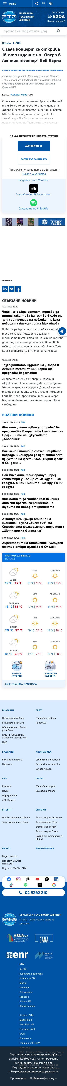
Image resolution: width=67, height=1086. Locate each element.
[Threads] (28, 879)
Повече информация (43, 1078)
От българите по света (16, 817)
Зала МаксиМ (26, 1024)
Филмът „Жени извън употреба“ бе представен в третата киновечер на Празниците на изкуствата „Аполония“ (32, 433)
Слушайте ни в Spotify (33, 208)
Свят (39, 710)
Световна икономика (48, 759)
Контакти (25, 1038)
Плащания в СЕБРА (29, 1043)
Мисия (22, 983)
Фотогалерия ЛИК (46, 826)
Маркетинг (25, 1020)
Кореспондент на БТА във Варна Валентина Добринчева (32, 70)
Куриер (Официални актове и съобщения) (14, 736)
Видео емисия (10, 856)
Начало (6, 43)
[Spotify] (26, 885)
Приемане (16, 1078)
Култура (7, 786)
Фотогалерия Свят (47, 822)
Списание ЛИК (27, 1029)
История (24, 987)
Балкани (8, 752)
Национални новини (13, 718)
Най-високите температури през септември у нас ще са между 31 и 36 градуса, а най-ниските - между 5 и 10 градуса (32, 481)
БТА (21, 963)
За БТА (22, 969)
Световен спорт (45, 786)
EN (43, 3)
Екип (22, 1033)
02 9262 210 (36, 892)
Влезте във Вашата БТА (34, 159)
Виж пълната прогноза (21, 684)
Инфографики (45, 848)
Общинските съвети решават (14, 729)
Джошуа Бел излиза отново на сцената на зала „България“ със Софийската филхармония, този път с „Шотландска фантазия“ (33, 525)
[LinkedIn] (57, 879)
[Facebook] (10, 879)
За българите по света (15, 822)
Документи (26, 992)
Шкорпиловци (27, 1006)
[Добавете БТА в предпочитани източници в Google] (55, 885)
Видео (6, 848)
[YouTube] (38, 879)
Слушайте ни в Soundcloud (33, 194)
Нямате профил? (56, 21)
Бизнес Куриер (44, 769)
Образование (9, 795)
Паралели (41, 722)
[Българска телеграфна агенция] (9, 919)
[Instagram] (19, 879)
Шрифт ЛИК (26, 1015)
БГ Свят (7, 809)
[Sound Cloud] (40, 885)
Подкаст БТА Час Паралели (11, 862)
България (8, 710)
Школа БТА (25, 1001)
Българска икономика (48, 764)
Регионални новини (13, 722)
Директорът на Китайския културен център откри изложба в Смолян (32, 545)
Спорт (40, 778)
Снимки (41, 809)
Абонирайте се (34, 145)
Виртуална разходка (31, 973)
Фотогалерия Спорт (47, 831)
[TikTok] (12, 885)
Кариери (24, 996)
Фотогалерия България (49, 817)
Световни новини (46, 718)
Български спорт (45, 791)
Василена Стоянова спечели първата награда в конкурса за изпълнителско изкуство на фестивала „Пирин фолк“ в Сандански (32, 457)
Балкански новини (12, 759)
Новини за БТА (27, 978)
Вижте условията (34, 174)
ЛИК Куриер (8, 800)
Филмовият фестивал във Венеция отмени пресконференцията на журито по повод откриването (30, 503)
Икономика (44, 752)
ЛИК (18, 43)
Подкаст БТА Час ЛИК (14, 868)
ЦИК (4, 742)
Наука (5, 791)
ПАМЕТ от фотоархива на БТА (49, 837)
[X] (47, 879)
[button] (36, 3)
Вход (59, 16)
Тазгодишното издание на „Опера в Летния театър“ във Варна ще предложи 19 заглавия (30, 369)
